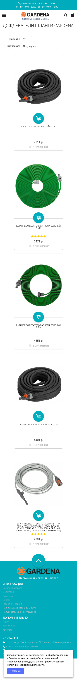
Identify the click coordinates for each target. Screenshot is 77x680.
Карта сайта (9, 625)
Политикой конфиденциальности (25, 665)
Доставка (8, 596)
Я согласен (15, 671)
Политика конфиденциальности (19, 608)
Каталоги (8, 629)
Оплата (6, 600)
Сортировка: (13, 46)
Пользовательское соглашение (19, 611)
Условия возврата (12, 588)
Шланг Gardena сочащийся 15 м (38, 126)
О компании (9, 592)
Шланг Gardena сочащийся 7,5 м (38, 424)
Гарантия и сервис (12, 604)
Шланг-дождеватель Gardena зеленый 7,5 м (38, 326)
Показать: (14, 39)
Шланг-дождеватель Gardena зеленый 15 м (38, 227)
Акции (6, 621)
